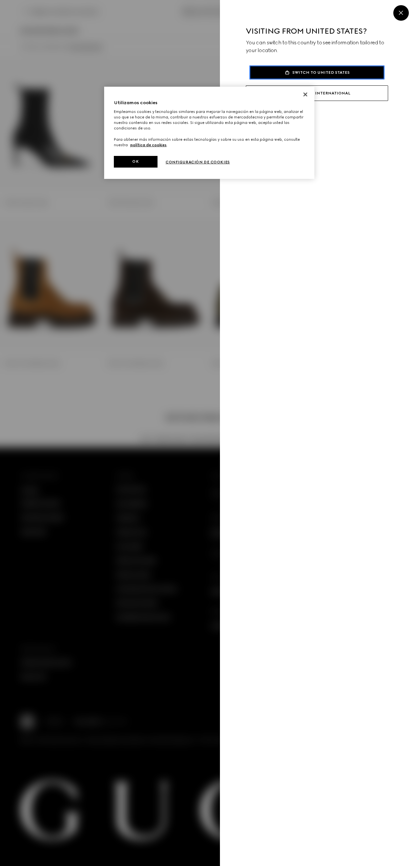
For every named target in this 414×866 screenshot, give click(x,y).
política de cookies (148, 145)
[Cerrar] (305, 94)
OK (135, 161)
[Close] (401, 13)
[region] (209, 133)
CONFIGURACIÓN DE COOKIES (198, 162)
